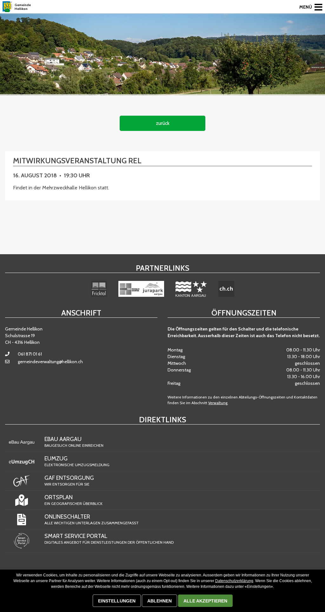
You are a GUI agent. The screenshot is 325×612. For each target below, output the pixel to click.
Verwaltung (218, 402)
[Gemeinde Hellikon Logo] (7, 6)
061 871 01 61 (30, 354)
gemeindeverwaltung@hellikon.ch (50, 361)
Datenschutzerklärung (234, 581)
